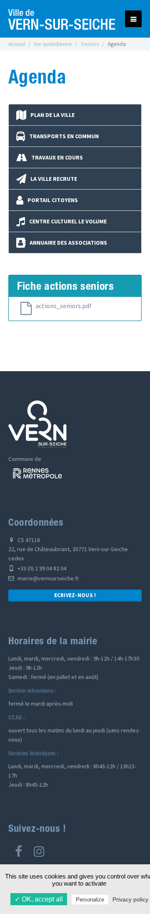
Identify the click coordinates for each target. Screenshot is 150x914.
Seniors (90, 44)
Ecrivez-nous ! (75, 595)
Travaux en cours (57, 157)
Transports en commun (64, 136)
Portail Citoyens (53, 200)
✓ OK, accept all (39, 899)
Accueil (16, 44)
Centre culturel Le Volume (68, 221)
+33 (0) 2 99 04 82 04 (41, 568)
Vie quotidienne (53, 44)
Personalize (90, 899)
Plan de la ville (52, 115)
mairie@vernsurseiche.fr (47, 578)
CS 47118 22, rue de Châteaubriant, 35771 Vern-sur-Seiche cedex (68, 549)
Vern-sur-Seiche (61, 18)
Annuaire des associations (68, 242)
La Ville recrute (53, 178)
